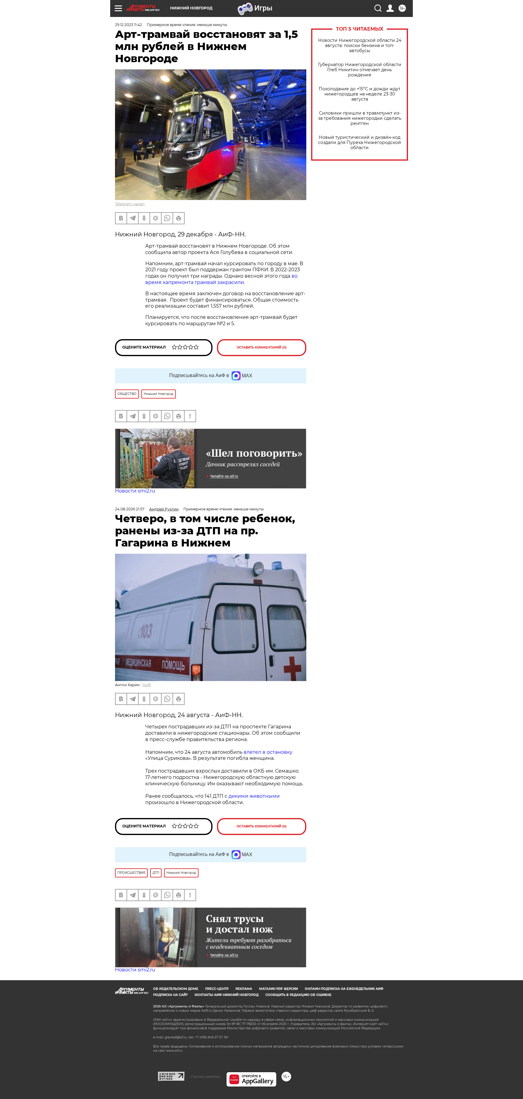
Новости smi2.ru (135, 491)
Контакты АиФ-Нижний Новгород (226, 995)
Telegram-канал (130, 204)
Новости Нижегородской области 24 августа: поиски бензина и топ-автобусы (359, 45)
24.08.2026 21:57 (129, 509)
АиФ (147, 685)
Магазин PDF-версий (278, 989)
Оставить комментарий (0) (262, 347)
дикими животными (254, 796)
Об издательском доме (175, 989)
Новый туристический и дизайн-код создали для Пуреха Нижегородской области (359, 142)
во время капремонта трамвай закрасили (221, 279)
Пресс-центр (217, 989)
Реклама (243, 989)
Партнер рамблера (205, 1076)
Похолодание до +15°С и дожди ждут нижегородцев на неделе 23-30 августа (359, 94)
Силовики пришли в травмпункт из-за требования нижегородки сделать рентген (359, 118)
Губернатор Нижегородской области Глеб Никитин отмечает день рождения (359, 70)
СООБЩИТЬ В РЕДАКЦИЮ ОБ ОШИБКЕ (298, 995)
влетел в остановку (268, 752)
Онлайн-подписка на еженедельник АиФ (344, 989)
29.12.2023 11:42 (128, 24)
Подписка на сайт (170, 995)
